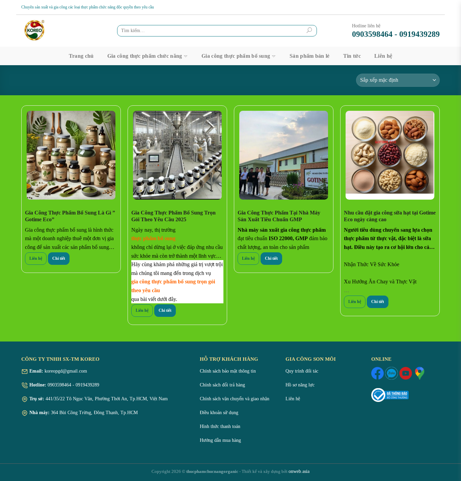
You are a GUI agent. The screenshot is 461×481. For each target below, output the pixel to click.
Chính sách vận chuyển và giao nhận (234, 398)
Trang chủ (81, 56)
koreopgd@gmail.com (65, 371)
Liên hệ (383, 56)
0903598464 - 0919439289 (396, 34)
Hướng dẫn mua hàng (220, 440)
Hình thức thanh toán (220, 426)
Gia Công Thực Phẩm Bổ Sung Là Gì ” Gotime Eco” (70, 216)
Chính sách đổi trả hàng (222, 384)
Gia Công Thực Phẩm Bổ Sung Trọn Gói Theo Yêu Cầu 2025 (173, 216)
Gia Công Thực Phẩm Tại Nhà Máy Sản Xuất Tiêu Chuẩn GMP (279, 216)
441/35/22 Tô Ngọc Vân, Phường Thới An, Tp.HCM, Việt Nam (107, 398)
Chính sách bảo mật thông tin (228, 371)
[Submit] (309, 30)
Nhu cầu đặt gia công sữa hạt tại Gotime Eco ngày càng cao (390, 216)
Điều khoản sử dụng (219, 412)
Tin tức (352, 56)
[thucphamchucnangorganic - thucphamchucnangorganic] (46, 31)
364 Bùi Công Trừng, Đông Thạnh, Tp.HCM (94, 412)
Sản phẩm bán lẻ (310, 56)
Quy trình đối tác (302, 371)
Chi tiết (58, 258)
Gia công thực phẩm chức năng (144, 56)
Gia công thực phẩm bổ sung (235, 56)
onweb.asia (299, 471)
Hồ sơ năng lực (300, 384)
